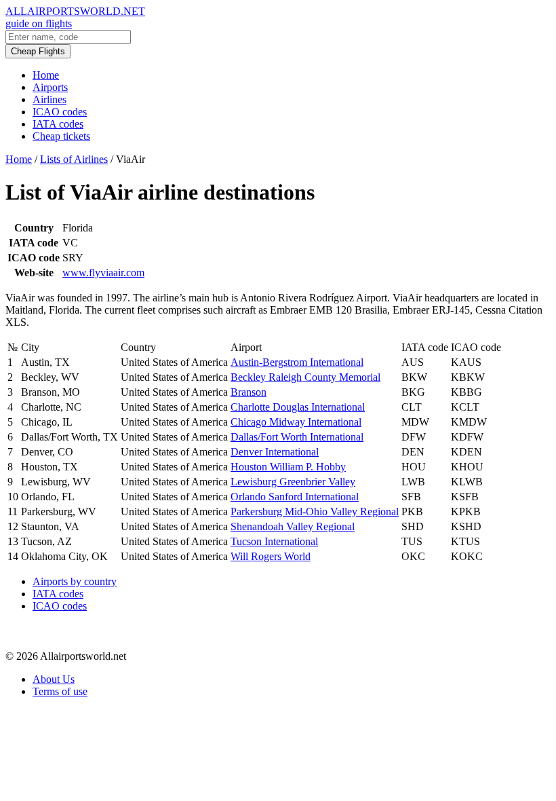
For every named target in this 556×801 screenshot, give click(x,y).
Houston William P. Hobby (288, 466)
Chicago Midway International (296, 422)
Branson (248, 392)
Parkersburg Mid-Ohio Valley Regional (315, 511)
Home (46, 75)
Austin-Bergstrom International (297, 362)
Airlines (49, 99)
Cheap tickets (61, 136)
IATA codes (58, 124)
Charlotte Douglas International (298, 407)
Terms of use (60, 691)
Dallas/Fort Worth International (297, 437)
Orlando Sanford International (295, 496)
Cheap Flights (38, 51)
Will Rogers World (271, 556)
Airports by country (75, 581)
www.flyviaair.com (103, 272)
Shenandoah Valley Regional (293, 526)
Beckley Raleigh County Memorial (305, 377)
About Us (54, 679)
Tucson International (274, 541)
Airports (50, 87)
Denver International (275, 452)
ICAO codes (60, 111)
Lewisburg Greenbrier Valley (293, 481)
